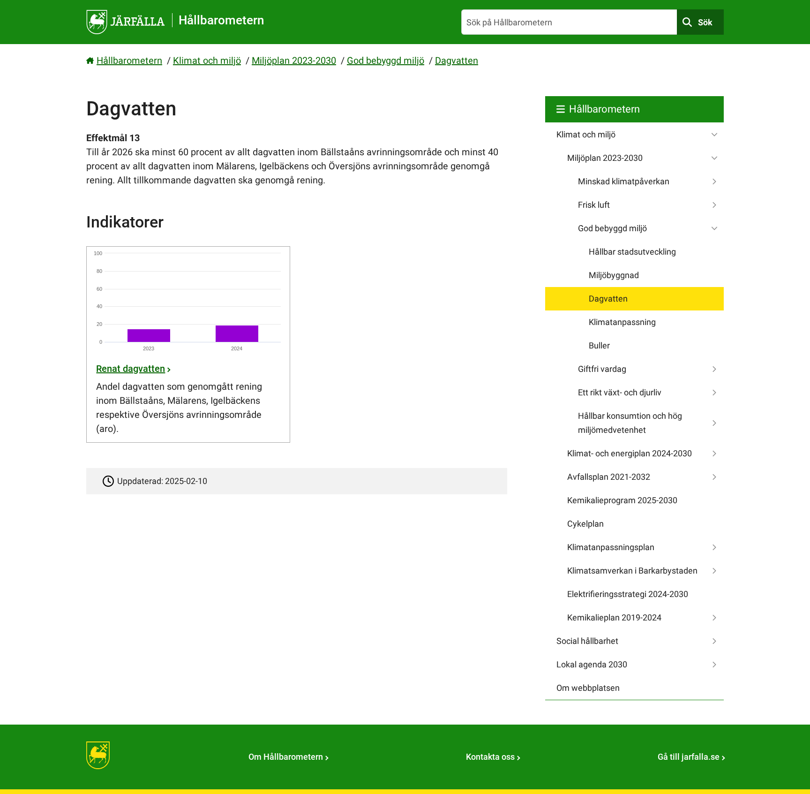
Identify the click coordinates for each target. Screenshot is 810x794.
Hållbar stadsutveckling (632, 252)
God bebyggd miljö (385, 60)
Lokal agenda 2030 (591, 664)
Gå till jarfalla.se (689, 757)
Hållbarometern (129, 60)
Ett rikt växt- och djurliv (619, 392)
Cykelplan (585, 524)
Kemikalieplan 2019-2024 (614, 617)
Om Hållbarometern (285, 757)
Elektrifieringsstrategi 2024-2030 (627, 594)
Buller (599, 345)
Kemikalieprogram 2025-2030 (622, 500)
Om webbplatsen (588, 688)
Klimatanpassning (622, 322)
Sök (705, 22)
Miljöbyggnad (614, 275)
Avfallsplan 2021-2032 (608, 477)
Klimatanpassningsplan (610, 547)
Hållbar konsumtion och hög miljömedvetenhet (630, 423)
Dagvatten (456, 60)
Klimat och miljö (207, 60)
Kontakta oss (490, 757)
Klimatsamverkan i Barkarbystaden (632, 570)
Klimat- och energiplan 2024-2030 (629, 453)
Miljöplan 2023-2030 (294, 60)
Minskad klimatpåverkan (623, 181)
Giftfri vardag (602, 369)
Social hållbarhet (587, 641)
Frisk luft (594, 205)
